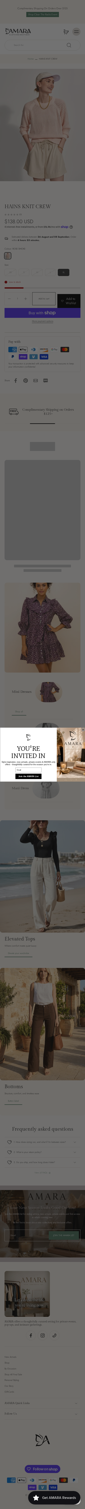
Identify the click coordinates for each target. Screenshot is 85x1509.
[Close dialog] (83, 729)
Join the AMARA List (28, 776)
